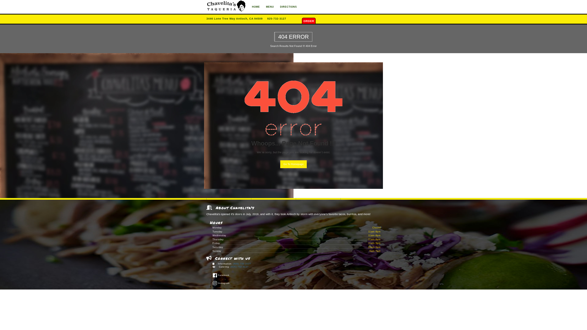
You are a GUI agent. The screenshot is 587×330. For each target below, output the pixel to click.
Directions (288, 7)
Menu (270, 7)
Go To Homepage (293, 164)
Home (256, 7)
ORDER (308, 21)
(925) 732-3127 (241, 263)
